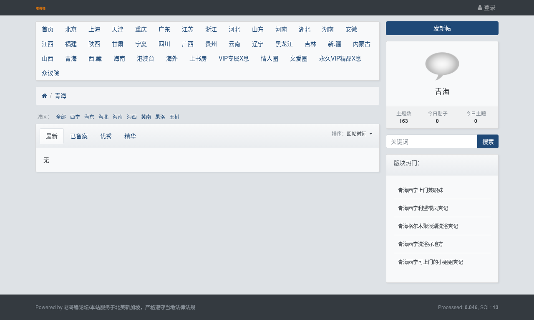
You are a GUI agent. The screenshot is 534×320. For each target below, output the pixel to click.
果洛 (160, 116)
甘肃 (117, 43)
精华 (130, 136)
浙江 (211, 29)
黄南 (146, 116)
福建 (71, 43)
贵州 (211, 43)
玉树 (174, 116)
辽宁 (258, 43)
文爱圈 (298, 58)
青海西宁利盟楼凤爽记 (423, 207)
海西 (132, 116)
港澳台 (145, 58)
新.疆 (334, 43)
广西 (188, 43)
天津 (117, 29)
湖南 (328, 29)
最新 (52, 136)
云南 (234, 43)
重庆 (141, 29)
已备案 (79, 136)
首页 (47, 29)
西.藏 (95, 58)
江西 (47, 43)
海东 (89, 116)
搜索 (488, 141)
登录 (489, 7)
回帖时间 (357, 133)
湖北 (304, 29)
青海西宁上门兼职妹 (420, 189)
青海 (71, 58)
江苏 (188, 29)
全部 (61, 116)
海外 (172, 58)
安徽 (351, 29)
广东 (164, 29)
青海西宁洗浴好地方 (420, 243)
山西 (47, 58)
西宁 (75, 116)
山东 (258, 29)
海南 (119, 58)
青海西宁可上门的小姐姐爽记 (430, 261)
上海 (94, 29)
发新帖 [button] (442, 28)
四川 (164, 43)
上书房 (198, 58)
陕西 (94, 43)
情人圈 (269, 58)
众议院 (50, 73)
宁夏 (141, 43)
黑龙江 (284, 43)
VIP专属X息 (234, 58)
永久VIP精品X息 (340, 58)
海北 (103, 116)
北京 (71, 29)
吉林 (310, 43)
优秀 (106, 136)
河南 (281, 29)
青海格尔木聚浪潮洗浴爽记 (428, 225)
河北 (234, 29)
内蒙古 (361, 43)
